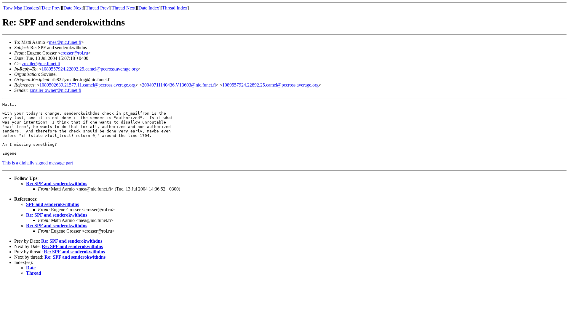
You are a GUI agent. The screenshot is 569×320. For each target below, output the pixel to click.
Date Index (148, 7)
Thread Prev (97, 7)
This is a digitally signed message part (37, 162)
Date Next (73, 7)
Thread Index (174, 7)
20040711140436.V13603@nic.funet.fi (179, 84)
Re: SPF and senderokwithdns (56, 183)
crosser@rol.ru (74, 52)
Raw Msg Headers (21, 7)
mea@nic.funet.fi (65, 42)
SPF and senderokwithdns (52, 204)
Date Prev (51, 7)
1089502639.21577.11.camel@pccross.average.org (87, 84)
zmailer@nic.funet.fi (41, 63)
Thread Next (123, 7)
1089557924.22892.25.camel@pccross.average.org (89, 68)
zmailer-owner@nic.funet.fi (55, 90)
